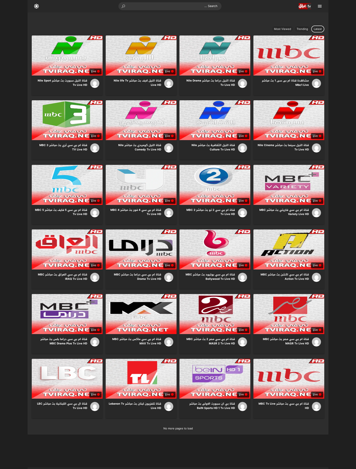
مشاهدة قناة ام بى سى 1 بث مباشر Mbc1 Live (285, 82)
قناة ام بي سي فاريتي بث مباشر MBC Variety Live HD (284, 212)
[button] (123, 6)
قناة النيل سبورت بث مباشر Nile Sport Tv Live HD (62, 82)
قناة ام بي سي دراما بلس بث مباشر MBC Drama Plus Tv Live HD (63, 341)
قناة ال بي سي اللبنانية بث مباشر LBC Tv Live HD (62, 406)
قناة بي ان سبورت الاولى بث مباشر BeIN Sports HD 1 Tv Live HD (212, 406)
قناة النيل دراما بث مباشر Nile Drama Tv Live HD (210, 82)
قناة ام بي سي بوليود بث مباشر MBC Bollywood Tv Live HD (210, 276)
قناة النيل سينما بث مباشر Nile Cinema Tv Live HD (283, 147)
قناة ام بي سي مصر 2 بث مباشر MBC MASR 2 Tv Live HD (210, 341)
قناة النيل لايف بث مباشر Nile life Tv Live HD (137, 82)
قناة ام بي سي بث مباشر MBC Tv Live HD (284, 406)
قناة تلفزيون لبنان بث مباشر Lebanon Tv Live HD (135, 406)
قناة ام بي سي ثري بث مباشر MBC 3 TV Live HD (63, 147)
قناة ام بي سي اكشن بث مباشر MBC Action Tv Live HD (285, 276)
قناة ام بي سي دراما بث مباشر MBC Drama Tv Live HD (137, 276)
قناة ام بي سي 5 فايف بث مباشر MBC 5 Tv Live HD (61, 212)
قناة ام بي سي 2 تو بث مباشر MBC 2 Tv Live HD (210, 212)
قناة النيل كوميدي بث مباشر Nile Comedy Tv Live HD (139, 147)
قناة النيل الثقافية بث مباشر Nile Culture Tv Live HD (213, 147)
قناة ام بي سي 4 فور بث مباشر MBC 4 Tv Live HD (135, 212)
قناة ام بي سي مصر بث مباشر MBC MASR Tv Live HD (286, 341)
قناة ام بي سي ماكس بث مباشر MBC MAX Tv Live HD (136, 341)
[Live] (315, 83)
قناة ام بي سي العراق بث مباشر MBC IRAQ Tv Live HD (62, 276)
